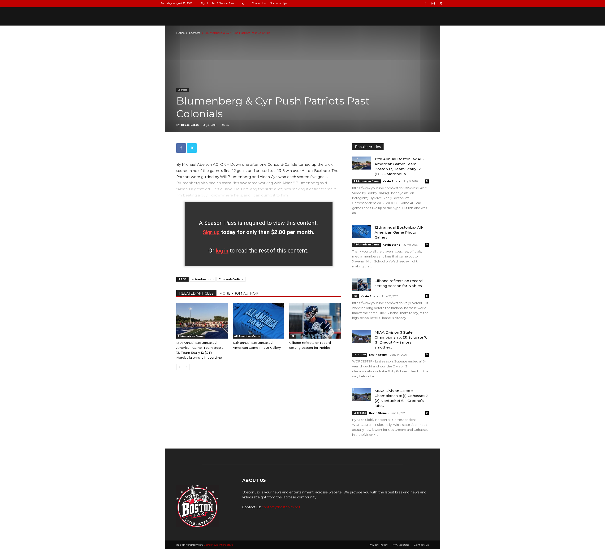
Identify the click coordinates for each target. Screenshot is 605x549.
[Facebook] (425, 3)
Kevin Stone (391, 181)
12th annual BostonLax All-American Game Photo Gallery (399, 232)
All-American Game (190, 336)
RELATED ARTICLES (196, 293)
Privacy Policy (378, 544)
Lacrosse (194, 33)
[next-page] (187, 367)
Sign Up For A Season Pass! (218, 3)
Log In (243, 3)
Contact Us (259, 3)
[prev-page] (179, 367)
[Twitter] (440, 3)
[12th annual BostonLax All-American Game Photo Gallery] (258, 321)
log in (222, 251)
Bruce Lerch (190, 124)
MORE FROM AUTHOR (238, 293)
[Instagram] (432, 3)
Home (180, 33)
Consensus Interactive (218, 544)
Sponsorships (278, 3)
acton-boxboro (202, 279)
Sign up (211, 232)
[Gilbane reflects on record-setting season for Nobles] (315, 321)
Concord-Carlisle (231, 279)
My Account (401, 544)
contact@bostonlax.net (281, 507)
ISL (292, 336)
